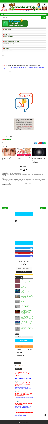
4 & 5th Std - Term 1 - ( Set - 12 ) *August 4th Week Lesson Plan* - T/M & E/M (23, 374)
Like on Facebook (19, 250)
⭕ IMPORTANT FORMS (8, 36)
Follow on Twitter (19, 248)
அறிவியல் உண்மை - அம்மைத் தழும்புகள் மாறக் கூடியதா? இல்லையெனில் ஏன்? (7, 158)
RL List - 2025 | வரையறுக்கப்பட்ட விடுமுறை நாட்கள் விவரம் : (26, 281)
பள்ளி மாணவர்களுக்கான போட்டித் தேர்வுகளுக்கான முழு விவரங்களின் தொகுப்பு (22, 384)
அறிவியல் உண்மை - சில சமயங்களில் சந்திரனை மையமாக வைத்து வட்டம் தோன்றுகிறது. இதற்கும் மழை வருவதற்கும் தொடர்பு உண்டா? (38, 160)
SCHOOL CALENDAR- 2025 (24, 214)
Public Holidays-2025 (24, 340)
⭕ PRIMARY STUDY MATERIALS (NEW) (11, 41)
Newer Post (4, 208)
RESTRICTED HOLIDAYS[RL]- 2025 (24, 242)
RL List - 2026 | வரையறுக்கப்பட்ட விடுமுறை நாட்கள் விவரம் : (26, 286)
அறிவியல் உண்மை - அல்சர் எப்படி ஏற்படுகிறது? (23, 158)
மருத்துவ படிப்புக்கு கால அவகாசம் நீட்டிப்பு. (24, 412)
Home (3, 65)
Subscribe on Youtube (20, 253)
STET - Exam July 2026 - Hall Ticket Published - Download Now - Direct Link (27, 317)
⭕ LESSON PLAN (6, 34)
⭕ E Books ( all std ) (7, 29)
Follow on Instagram (20, 256)
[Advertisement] (24, 60)
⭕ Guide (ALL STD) (7, 39)
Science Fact (8, 65)
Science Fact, (14, 71)
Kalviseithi (28, 422)
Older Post (43, 208)
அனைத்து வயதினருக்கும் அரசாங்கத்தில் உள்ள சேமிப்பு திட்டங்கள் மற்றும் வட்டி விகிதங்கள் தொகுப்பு (24, 394)
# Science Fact (8, 139)
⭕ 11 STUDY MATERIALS (8, 48)
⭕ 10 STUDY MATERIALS (8, 46)
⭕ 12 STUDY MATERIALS (8, 50)
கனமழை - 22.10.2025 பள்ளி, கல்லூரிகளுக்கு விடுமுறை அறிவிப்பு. (26, 291)
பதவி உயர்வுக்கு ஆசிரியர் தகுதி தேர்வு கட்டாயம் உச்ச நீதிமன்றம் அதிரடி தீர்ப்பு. (27, 296)
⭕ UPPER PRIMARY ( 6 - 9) (8, 43)
